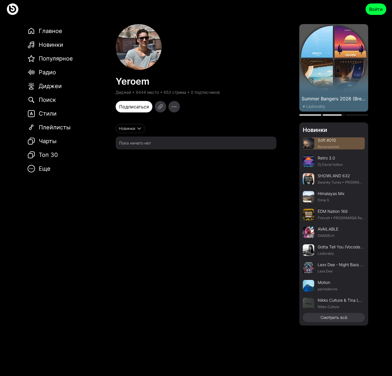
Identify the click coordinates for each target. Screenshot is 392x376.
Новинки (315, 129)
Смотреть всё (334, 317)
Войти (376, 9)
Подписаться (134, 107)
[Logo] (13, 9)
